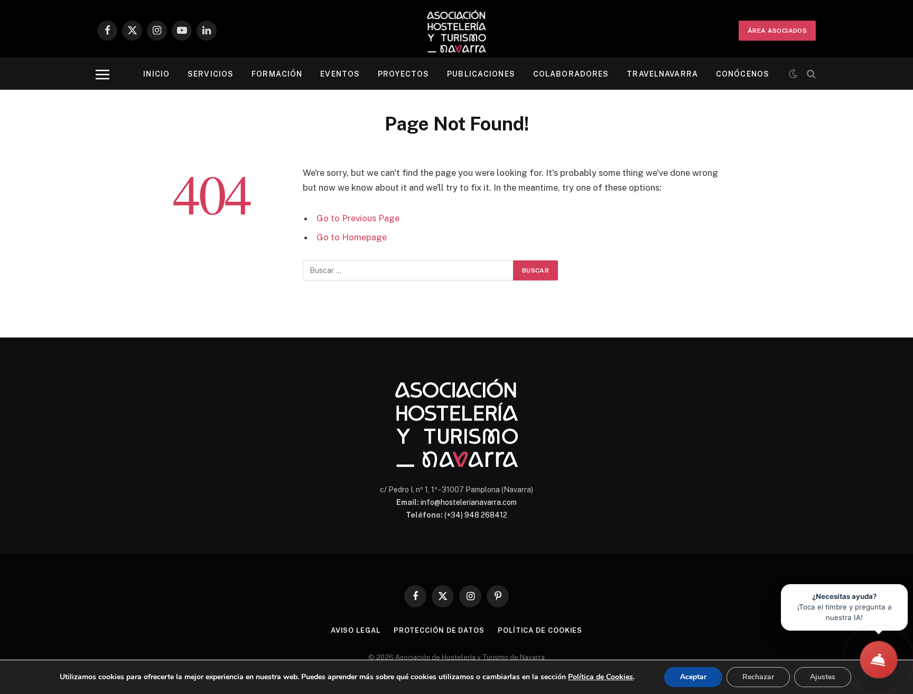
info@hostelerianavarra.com (469, 502)
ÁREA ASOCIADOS (777, 30)
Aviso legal (355, 630)
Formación (276, 74)
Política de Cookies (600, 677)
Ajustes (822, 677)
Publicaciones (481, 74)
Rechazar (758, 677)
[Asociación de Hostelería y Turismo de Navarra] (456, 30)
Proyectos (403, 74)
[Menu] (102, 74)
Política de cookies (540, 630)
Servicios (211, 74)
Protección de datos (439, 630)
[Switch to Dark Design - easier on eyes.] (793, 74)
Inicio (156, 74)
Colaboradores (571, 74)
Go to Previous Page (357, 218)
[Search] (810, 74)
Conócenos (742, 74)
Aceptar (693, 677)
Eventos (340, 74)
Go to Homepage (351, 237)
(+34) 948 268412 (475, 515)
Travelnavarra (662, 74)
